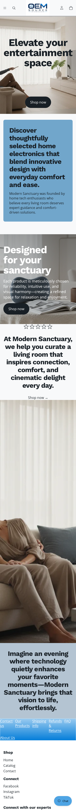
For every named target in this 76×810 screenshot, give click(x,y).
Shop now (38, 102)
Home (8, 760)
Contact (9, 771)
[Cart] (71, 8)
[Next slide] (68, 230)
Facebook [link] (11, 786)
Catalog (9, 765)
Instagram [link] (11, 791)
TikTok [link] (8, 797)
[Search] (14, 8)
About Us (7, 737)
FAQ (67, 721)
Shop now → (38, 397)
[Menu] (5, 8)
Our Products (22, 723)
